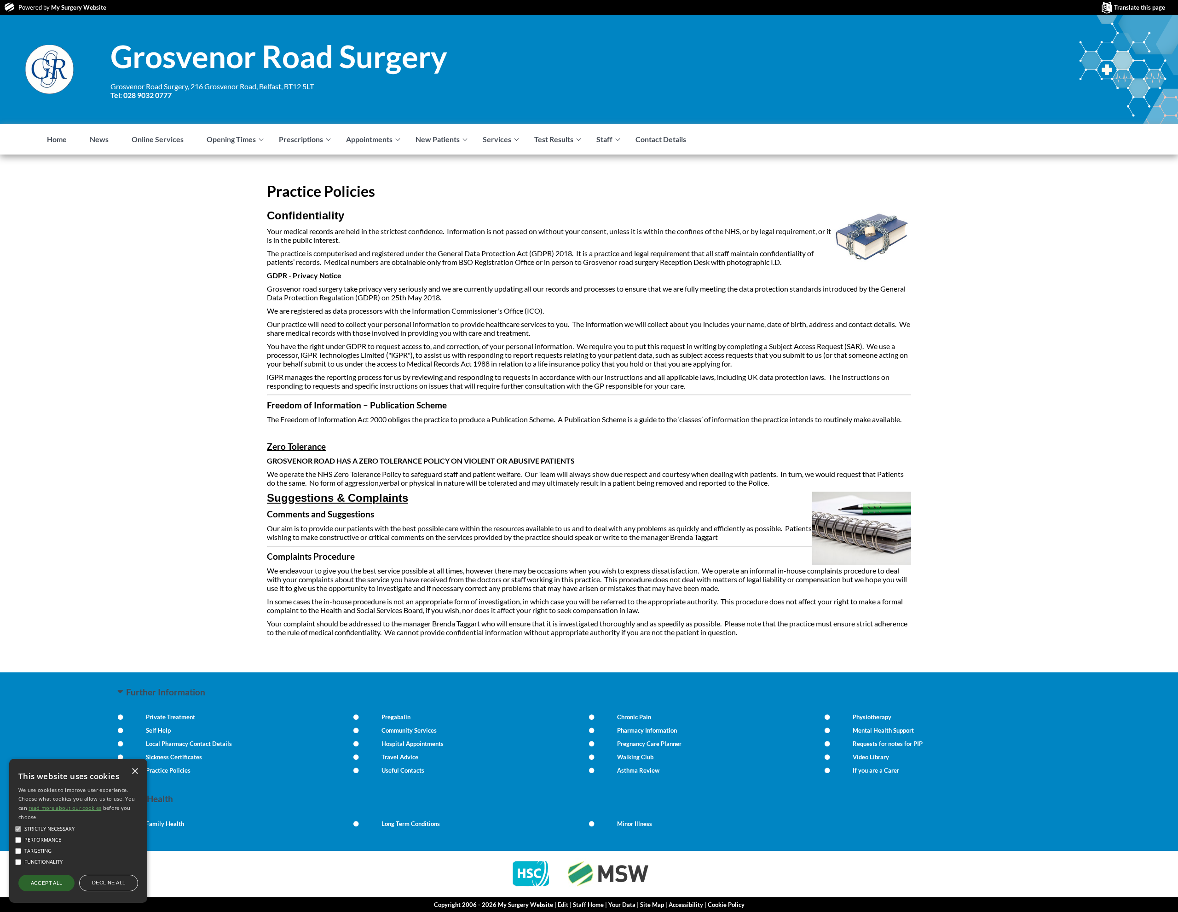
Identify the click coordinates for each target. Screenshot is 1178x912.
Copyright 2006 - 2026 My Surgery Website (493, 904)
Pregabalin (395, 717)
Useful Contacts (402, 770)
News (99, 139)
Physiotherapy (872, 717)
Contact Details (660, 139)
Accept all (47, 883)
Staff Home (588, 904)
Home (57, 139)
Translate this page (1139, 7)
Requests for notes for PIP (888, 743)
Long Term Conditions (410, 823)
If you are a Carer (876, 770)
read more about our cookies (65, 807)
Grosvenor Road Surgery (278, 56)
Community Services (409, 730)
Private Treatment (170, 717)
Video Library (871, 757)
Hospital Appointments (412, 743)
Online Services (158, 139)
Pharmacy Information (647, 730)
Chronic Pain (634, 717)
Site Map (652, 904)
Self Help (158, 730)
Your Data (621, 904)
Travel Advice (399, 757)
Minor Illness (634, 823)
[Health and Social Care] (531, 887)
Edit (563, 904)
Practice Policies (168, 770)
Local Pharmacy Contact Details (189, 743)
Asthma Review (638, 770)
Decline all (108, 882)
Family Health (165, 823)
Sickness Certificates (174, 757)
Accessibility (686, 904)
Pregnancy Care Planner (649, 743)
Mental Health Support (883, 730)
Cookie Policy (726, 904)
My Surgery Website (78, 7)
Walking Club (635, 757)
